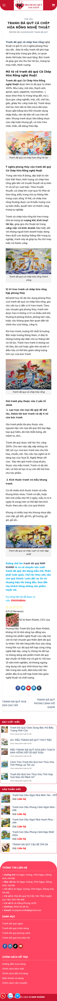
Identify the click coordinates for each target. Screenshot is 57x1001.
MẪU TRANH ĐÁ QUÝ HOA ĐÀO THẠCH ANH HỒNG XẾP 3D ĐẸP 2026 (32, 751)
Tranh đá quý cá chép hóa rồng (25, 42)
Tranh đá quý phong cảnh (16, 933)
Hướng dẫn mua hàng (14, 964)
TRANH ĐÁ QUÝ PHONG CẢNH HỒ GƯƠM (44, 703)
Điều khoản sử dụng (13, 978)
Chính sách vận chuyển (14, 982)
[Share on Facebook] (17, 688)
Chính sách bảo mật (13, 968)
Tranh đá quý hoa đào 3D (16, 937)
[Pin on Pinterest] (28, 688)
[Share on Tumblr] (39, 688)
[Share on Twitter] (23, 688)
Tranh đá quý (41, 32)
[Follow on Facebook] (4, 946)
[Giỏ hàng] (53, 5)
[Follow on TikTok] (15, 946)
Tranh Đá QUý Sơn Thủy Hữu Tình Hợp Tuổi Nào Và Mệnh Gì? (31, 776)
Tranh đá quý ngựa (12, 923)
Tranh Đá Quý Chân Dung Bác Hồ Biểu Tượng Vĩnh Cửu (31, 729)
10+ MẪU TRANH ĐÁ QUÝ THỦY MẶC (31, 740)
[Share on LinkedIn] (33, 688)
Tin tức (28, 19)
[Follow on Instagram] (10, 946)
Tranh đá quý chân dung (15, 928)
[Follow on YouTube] (20, 946)
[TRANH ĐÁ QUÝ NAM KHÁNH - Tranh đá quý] (28, 5)
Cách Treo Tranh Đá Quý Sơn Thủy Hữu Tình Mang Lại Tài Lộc (32, 763)
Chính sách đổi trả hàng (15, 973)
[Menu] (4, 5)
